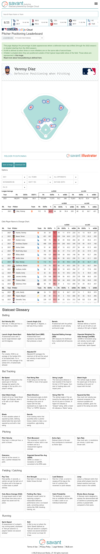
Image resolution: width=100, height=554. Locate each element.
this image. (19, 55)
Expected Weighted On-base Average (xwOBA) (86, 335)
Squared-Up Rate (83, 395)
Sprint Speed (7, 522)
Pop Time (5, 477)
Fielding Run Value (34, 494)
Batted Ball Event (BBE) (35, 334)
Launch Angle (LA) (34, 321)
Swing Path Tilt (58, 395)
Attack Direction (33, 395)
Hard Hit (81, 321)
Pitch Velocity (7, 438)
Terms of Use (32, 546)
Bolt (28, 522)
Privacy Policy (45, 546)
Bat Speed (6, 377)
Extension (5, 455)
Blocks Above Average (85, 494)
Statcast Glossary (15, 309)
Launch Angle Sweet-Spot (11, 334)
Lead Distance (57, 477)
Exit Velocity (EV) (8, 321)
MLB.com (69, 546)
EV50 (4, 352)
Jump (79, 477)
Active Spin (56, 438)
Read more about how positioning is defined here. (23, 57)
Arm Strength (32, 477)
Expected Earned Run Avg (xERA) (37, 456)
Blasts (4, 414)
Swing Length (57, 377)
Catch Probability (58, 494)
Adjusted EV (31, 352)
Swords (30, 414)
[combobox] (50, 14)
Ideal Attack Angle (9, 395)
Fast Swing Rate (33, 377)
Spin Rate (80, 438)
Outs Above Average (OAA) (12, 494)
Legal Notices (58, 546)
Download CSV (20, 165)
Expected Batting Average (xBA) (61, 335)
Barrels (54, 321)
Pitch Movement (33, 438)
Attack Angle (82, 377)
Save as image (8, 165)
